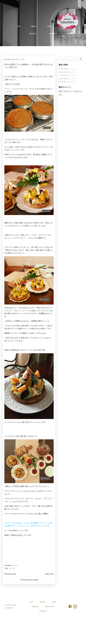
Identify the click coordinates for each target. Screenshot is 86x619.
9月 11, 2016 (19, 59)
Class (15, 565)
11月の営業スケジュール (67, 75)
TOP (18, 26)
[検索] (80, 58)
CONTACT (53, 33)
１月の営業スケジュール (67, 69)
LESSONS (65, 26)
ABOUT (34, 26)
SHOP (49, 26)
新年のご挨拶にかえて (66, 72)
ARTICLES (32, 33)
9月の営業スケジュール (67, 82)
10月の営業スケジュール (67, 79)
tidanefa (9, 59)
